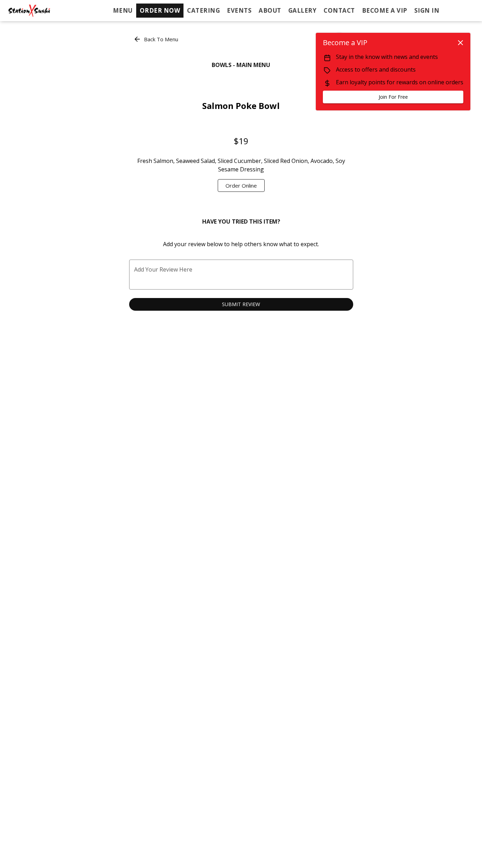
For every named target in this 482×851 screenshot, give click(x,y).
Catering (203, 10)
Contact (339, 10)
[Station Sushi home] (37, 10)
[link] (241, 185)
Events (239, 10)
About (270, 10)
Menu (123, 10)
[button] (156, 39)
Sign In (427, 10)
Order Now (160, 10)
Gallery (302, 10)
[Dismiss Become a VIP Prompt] (460, 42)
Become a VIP (384, 10)
